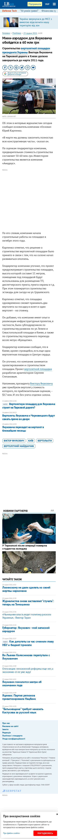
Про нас (6, 723)
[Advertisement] (29, 200)
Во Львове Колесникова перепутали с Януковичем (26, 656)
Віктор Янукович (14, 440)
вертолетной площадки (38, 369)
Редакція (6, 732)
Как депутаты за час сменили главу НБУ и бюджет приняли (28, 643)
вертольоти (45, 440)
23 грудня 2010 (30, 33)
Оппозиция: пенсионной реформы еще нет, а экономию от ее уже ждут (27, 670)
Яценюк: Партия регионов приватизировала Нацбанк (19, 697)
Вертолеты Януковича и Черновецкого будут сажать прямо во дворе (28, 417)
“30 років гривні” (29, 10)
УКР (47, 4)
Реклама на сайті (10, 726)
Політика (16, 33)
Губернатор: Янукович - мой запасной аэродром (26, 629)
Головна (6, 33)
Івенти (5, 729)
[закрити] (57, 814)
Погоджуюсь (45, 833)
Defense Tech (9, 10)
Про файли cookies (11, 833)
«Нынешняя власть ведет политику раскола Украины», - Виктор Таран (26, 616)
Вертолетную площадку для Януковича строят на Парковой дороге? (28, 405)
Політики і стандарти (12, 735)
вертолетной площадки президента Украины (26, 50)
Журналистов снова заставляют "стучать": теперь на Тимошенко (28, 602)
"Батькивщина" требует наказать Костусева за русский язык (22, 710)
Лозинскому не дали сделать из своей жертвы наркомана (26, 589)
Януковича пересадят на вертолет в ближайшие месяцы (23, 428)
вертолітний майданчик (19, 446)
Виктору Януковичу (41, 383)
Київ (30, 440)
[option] (29, 22)
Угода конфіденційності (13, 738)
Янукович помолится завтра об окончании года (22, 683)
